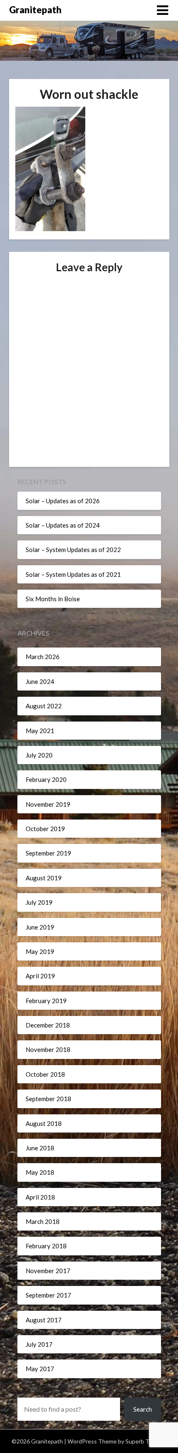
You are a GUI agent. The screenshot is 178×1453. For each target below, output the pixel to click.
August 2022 (44, 706)
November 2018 (48, 1049)
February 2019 (46, 1000)
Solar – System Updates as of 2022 (73, 549)
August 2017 (44, 1320)
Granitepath (35, 9)
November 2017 (48, 1270)
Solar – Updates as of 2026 (63, 500)
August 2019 (44, 878)
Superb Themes (146, 1441)
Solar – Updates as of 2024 (63, 525)
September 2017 (48, 1295)
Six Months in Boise (53, 598)
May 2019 (40, 951)
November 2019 (48, 804)
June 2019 (40, 927)
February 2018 (46, 1246)
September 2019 (48, 853)
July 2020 (39, 755)
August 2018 (44, 1123)
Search (142, 1409)
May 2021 (40, 730)
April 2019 (40, 976)
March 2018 (43, 1221)
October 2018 (45, 1074)
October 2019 (45, 828)
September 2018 (48, 1098)
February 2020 (46, 779)
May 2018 (40, 1172)
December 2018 (48, 1025)
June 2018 (40, 1148)
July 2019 (39, 902)
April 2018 (40, 1197)
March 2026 (43, 656)
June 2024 (40, 681)
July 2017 (39, 1344)
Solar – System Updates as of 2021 (73, 574)
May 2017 (40, 1368)
